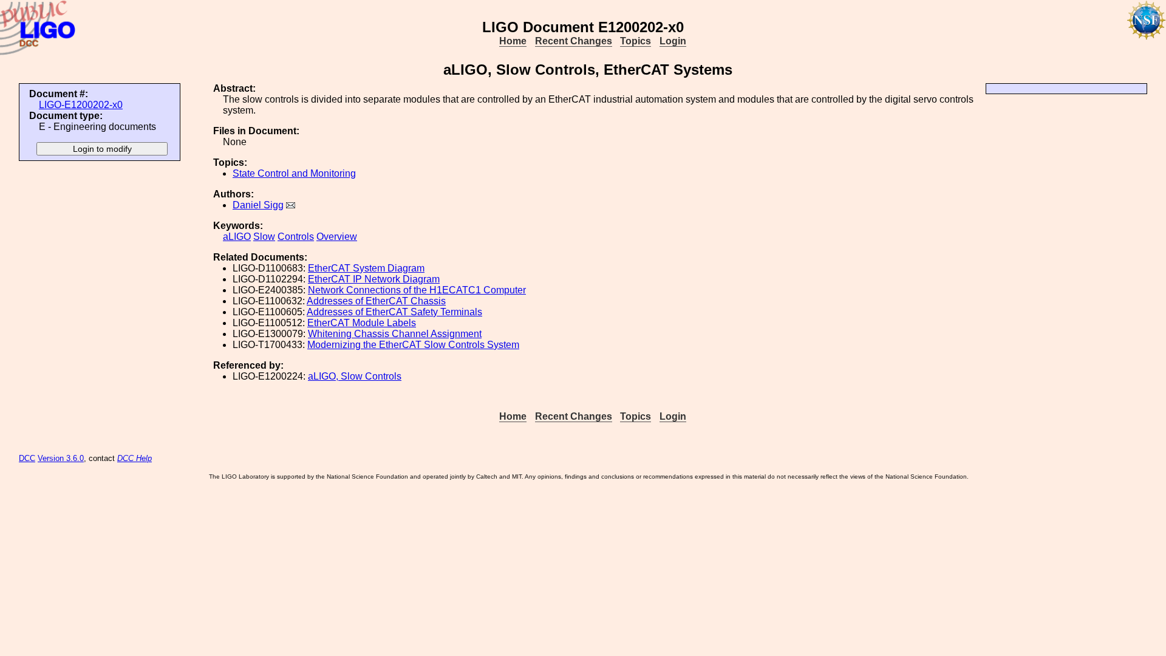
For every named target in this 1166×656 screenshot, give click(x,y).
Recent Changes (573, 41)
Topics (635, 41)
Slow (264, 236)
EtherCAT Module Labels (361, 323)
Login (673, 41)
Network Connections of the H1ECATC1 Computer (417, 290)
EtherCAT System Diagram (366, 268)
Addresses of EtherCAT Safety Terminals (394, 312)
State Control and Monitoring (294, 173)
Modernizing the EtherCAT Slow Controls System (413, 345)
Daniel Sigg (258, 205)
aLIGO (237, 236)
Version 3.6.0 (61, 458)
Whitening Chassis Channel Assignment (395, 334)
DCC (27, 458)
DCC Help (134, 458)
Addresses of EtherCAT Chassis (376, 301)
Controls (296, 236)
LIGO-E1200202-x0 (81, 105)
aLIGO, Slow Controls (354, 376)
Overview (336, 236)
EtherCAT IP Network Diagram (374, 279)
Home (513, 41)
